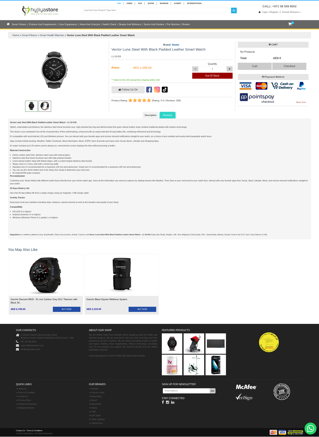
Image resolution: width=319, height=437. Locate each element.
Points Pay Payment (27, 404)
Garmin (94, 389)
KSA (140, 3)
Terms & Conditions (34, 431)
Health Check (109, 24)
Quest (94, 400)
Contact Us (23, 396)
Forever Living (97, 392)
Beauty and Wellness (130, 24)
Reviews (167, 115)
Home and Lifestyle (90, 24)
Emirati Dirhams (290, 12)
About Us (22, 389)
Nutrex (94, 408)
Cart (254, 66)
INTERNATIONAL (194, 3)
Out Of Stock (212, 75)
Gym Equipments (68, 24)
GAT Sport (96, 415)
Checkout (289, 66)
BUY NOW (66, 309)
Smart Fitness (19, 24)
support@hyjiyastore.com (32, 345)
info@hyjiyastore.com (30, 349)
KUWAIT (177, 3)
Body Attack (96, 396)
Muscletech (96, 404)
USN (93, 412)
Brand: (171, 44)
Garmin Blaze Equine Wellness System (106, 299)
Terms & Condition (26, 392)
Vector (175, 44)
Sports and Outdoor (154, 24)
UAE (119, 3)
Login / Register (270, 12)
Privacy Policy (24, 400)
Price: (115, 67)
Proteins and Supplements (43, 24)
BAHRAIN (164, 3)
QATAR (151, 3)
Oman (129, 3)
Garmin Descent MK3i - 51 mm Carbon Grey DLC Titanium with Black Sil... (44, 301)
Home (15, 35)
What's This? (301, 102)
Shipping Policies (26, 408)
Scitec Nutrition (98, 419)
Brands (186, 24)
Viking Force (97, 423)
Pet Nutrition (173, 24)
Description (151, 115)
